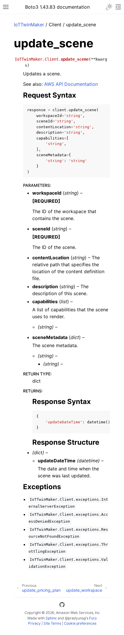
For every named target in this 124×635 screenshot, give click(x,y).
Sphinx (51, 618)
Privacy (34, 623)
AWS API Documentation (71, 84)
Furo (93, 618)
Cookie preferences (80, 623)
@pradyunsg (75, 618)
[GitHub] (62, 605)
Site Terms (52, 623)
